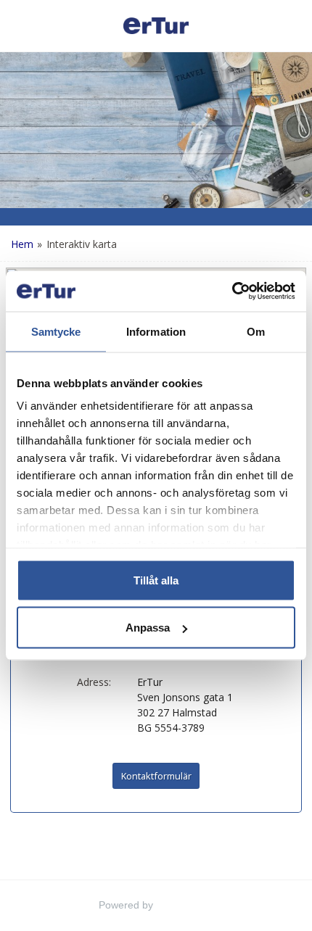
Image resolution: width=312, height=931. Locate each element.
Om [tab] (256, 331)
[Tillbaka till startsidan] (156, 25)
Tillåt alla (156, 580)
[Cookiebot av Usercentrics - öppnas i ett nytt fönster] (231, 291)
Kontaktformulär (156, 775)
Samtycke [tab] (56, 331)
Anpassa (148, 627)
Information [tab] (156, 331)
